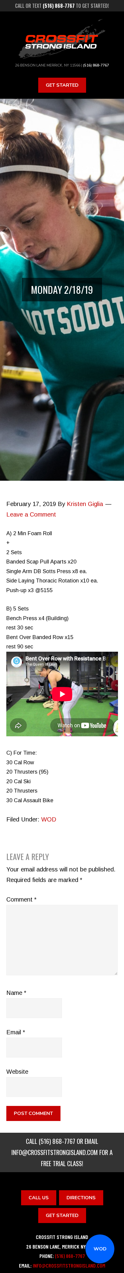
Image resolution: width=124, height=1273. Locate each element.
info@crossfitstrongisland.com (54, 1152)
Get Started (62, 85)
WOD (100, 1249)
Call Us (39, 1197)
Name (16, 992)
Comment (21, 899)
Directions (81, 1197)
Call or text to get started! (62, 5)
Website (17, 1071)
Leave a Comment (31, 514)
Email (15, 1032)
